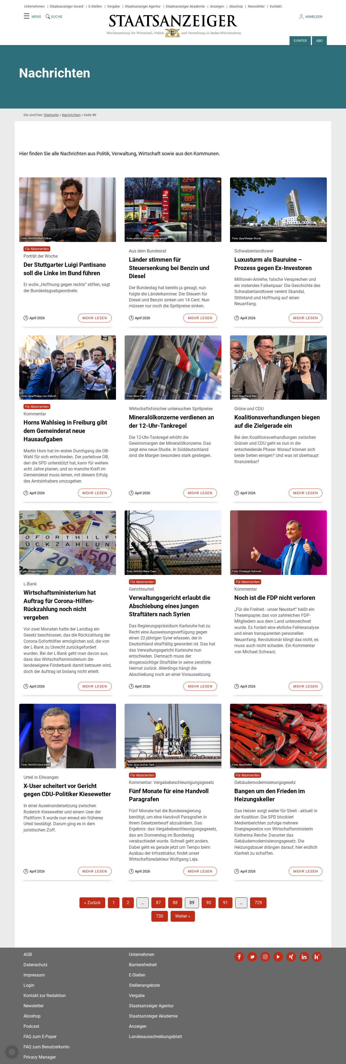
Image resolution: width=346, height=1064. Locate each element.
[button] (12, 1052)
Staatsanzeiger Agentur (143, 6)
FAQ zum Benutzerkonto (46, 1046)
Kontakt (276, 6)
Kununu (317, 957)
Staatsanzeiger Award (66, 6)
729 (258, 902)
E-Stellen (95, 6)
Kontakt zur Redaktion (45, 995)
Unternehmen (34, 6)
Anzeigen (217, 6)
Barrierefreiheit (143, 964)
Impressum (34, 975)
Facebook (239, 957)
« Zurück (92, 902)
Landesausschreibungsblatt (155, 1036)
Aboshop (236, 6)
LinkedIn (304, 957)
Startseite (51, 115)
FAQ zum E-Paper (40, 1036)
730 (159, 916)
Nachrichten (71, 115)
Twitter (252, 957)
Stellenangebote (144, 985)
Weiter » (182, 916)
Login (29, 985)
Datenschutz (36, 964)
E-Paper (300, 41)
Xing (291, 957)
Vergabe (113, 6)
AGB (28, 954)
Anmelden (313, 17)
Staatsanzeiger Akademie (185, 6)
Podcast (31, 1026)
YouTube (278, 957)
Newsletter (256, 6)
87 (158, 902)
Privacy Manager (40, 1057)
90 (208, 902)
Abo (319, 41)
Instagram (265, 957)
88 (175, 902)
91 (225, 902)
